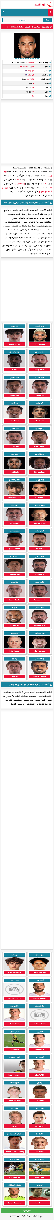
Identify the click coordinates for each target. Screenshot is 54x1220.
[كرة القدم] (50, 12)
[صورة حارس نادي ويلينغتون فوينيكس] (14, 1200)
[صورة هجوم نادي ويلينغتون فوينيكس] (39, 1072)
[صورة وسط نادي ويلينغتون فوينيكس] (14, 1046)
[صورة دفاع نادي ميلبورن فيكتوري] (39, 1046)
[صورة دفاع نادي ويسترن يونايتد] (39, 995)
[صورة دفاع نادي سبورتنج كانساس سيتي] (39, 494)
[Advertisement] (27, 131)
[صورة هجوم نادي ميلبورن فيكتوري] (14, 1021)
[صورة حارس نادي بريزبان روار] (39, 1021)
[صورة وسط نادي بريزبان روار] (14, 995)
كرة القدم (40, 4)
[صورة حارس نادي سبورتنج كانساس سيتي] (39, 648)
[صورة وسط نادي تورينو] (14, 970)
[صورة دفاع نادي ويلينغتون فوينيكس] (14, 1149)
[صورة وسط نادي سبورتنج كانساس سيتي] (14, 418)
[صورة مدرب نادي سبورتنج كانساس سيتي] (14, 648)
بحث (47, 20)
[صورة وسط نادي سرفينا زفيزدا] (39, 970)
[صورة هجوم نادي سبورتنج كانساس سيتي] (39, 341)
